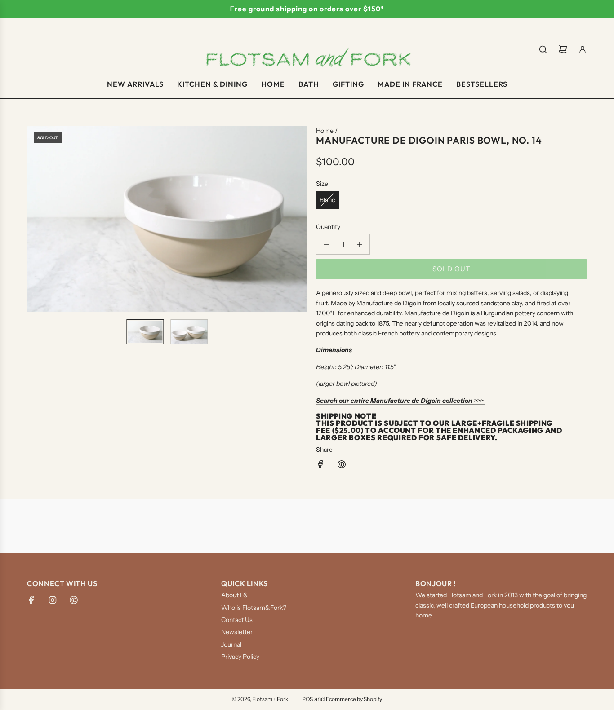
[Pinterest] (74, 600)
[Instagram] (52, 600)
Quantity (328, 227)
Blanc (327, 200)
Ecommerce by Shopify (354, 699)
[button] (34, 219)
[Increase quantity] (359, 244)
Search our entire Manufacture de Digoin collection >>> (400, 401)
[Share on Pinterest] (341, 465)
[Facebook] (31, 600)
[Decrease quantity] (326, 244)
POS (307, 699)
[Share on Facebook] (320, 465)
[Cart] (563, 49)
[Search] (543, 49)
